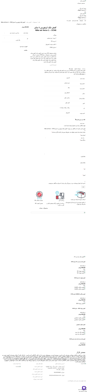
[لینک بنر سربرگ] (43, 196)
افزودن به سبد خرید (23, 46)
